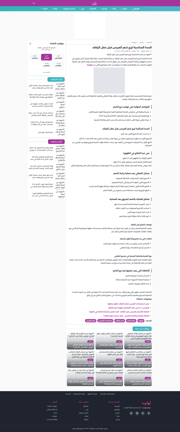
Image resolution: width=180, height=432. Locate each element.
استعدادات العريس (105, 321)
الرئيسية (117, 406)
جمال (55, 9)
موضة (86, 419)
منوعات (54, 416)
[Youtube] (131, 413)
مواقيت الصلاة (52, 406)
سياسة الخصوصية (79, 394)
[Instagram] (137, 413)
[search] (34, 3)
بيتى (82, 9)
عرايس (124, 9)
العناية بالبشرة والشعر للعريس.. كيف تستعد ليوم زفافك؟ (126, 316)
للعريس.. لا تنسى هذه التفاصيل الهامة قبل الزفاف (128, 308)
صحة (55, 413)
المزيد (45, 9)
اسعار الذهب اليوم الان (107, 394)
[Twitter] (143, 413)
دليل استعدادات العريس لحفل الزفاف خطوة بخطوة (128, 304)
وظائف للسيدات (52, 419)
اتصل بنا (68, 394)
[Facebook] (149, 413)
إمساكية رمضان (52, 409)
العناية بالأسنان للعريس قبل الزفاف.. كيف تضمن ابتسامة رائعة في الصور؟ (119, 312)
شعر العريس (90, 321)
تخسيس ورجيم (69, 9)
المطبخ (93, 9)
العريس (130, 59)
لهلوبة (89, 65)
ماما (114, 9)
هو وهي (136, 9)
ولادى (104, 9)
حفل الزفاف (120, 321)
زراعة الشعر (131, 321)
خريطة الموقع (92, 394)
